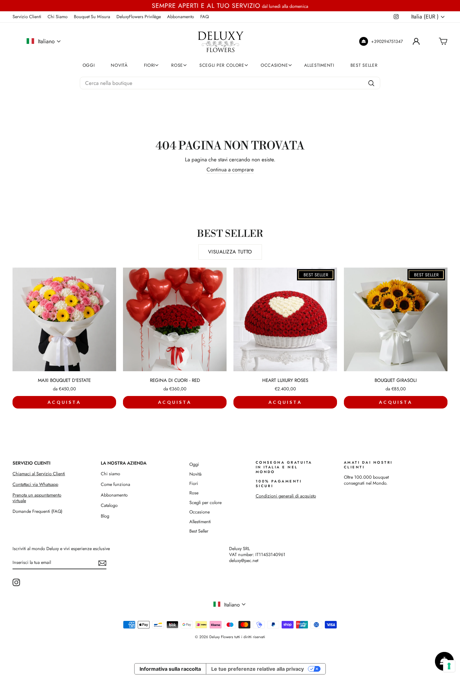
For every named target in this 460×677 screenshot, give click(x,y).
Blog (105, 516)
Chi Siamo (58, 16)
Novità (119, 65)
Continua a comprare (230, 169)
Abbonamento (180, 16)
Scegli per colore (221, 65)
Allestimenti (319, 65)
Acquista (64, 402)
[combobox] (230, 83)
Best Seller (364, 65)
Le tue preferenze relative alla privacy (257, 669)
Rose (177, 65)
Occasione (274, 65)
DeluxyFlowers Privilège (138, 16)
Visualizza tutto (230, 251)
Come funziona (115, 484)
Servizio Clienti (27, 16)
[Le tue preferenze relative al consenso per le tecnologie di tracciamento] (449, 666)
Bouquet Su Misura (92, 16)
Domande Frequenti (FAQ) (37, 511)
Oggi (89, 65)
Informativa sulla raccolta (170, 669)
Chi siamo (110, 474)
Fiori (149, 65)
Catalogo (109, 505)
